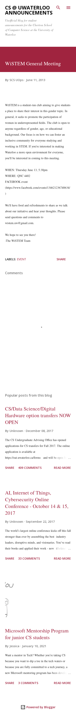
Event (21, 259)
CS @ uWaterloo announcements (29, 10)
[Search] (58, 7)
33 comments (29, 558)
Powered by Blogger (41, 707)
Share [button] (61, 259)
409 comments (30, 468)
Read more (62, 468)
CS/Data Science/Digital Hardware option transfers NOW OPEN (38, 415)
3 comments (28, 683)
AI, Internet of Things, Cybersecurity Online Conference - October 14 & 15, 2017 (36, 502)
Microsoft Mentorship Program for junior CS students (37, 634)
